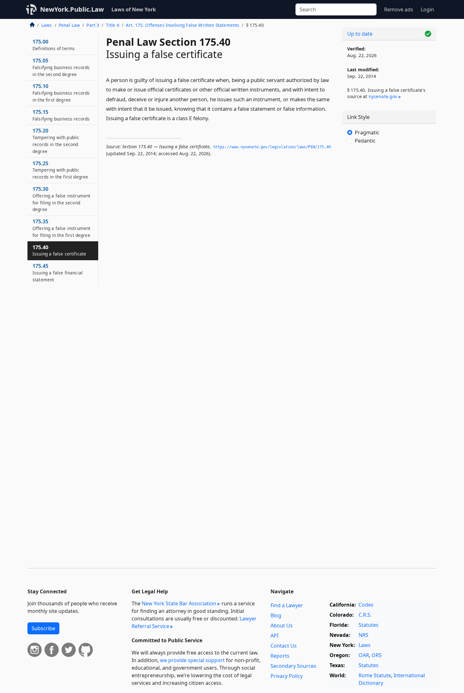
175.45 (58, 272)
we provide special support (192, 660)
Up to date (359, 33)
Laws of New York (133, 9)
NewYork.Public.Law (72, 9)
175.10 (61, 93)
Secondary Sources (293, 665)
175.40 (59, 250)
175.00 (54, 44)
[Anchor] (213, 117)
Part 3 (92, 25)
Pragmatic (367, 132)
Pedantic (365, 140)
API (274, 635)
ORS (377, 655)
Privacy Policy (287, 675)
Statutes (368, 624)
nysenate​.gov (383, 96)
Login (427, 9)
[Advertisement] (389, 254)
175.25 (60, 170)
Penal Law (69, 25)
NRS (363, 634)
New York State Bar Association (179, 603)
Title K (112, 25)
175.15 (61, 115)
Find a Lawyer (287, 605)
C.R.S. (365, 614)
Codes (366, 604)
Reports (280, 655)
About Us (282, 625)
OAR (364, 655)
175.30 (61, 198)
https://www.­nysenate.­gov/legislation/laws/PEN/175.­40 (272, 147)
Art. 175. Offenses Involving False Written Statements (182, 25)
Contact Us (284, 645)
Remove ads (398, 9)
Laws (46, 25)
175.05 (61, 67)
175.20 (56, 140)
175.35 (61, 228)
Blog (276, 615)
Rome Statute (375, 675)
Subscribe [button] (43, 628)
